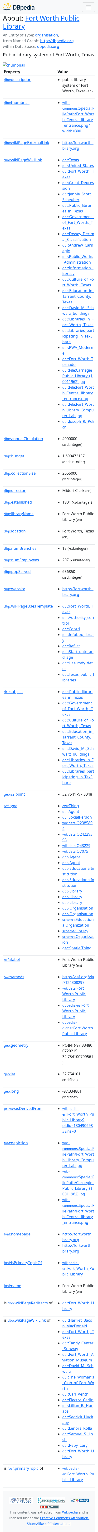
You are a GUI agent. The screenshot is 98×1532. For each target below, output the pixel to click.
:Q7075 (75, 851)
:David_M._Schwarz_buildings (78, 310)
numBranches (20, 548)
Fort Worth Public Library (41, 22)
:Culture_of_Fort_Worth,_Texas (78, 282)
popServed (17, 571)
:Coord (71, 628)
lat (9, 1074)
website (14, 588)
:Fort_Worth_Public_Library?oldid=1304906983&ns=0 (78, 1120)
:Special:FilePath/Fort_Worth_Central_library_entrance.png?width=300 (78, 117)
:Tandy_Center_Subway (77, 1345)
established (18, 502)
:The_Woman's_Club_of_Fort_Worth (78, 1382)
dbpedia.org (48, 46)
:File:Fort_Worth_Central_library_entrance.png (78, 393)
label (12, 959)
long (11, 1091)
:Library (72, 891)
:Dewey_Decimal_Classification (78, 236)
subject (13, 691)
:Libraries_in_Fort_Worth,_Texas (77, 321)
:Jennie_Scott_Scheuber (77, 196)
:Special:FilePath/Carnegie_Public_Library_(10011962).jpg (78, 1183)
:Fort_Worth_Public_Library (78, 1269)
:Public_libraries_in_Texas (77, 208)
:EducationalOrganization (78, 922)
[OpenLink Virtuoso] (21, 1500)
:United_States (78, 165)
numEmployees (21, 560)
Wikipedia (70, 1512)
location (15, 531)
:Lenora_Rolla (77, 1428)
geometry (16, 1045)
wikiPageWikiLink (23, 159)
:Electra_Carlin (77, 1399)
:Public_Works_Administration (77, 259)
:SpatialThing (77, 948)
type (10, 805)
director (15, 490)
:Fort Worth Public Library (74, 994)
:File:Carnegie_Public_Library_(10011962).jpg (78, 376)
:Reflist (71, 646)
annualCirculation (23, 438)
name (12, 1285)
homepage (17, 1234)
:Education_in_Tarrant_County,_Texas (78, 296)
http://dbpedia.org (57, 40)
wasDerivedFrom (23, 1108)
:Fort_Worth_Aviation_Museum (77, 1357)
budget (14, 456)
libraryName (19, 513)
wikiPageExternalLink (26, 142)
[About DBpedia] (18, 7)
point (14, 794)
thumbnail (16, 102)
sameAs (14, 976)
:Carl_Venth (75, 1394)
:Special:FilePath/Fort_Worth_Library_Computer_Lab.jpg (78, 1154)
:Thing (70, 805)
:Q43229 (76, 845)
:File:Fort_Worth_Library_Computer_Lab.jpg (78, 410)
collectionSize (20, 473)
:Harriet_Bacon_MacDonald (77, 1323)
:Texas (70, 159)
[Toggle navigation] (88, 7)
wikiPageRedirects (28, 1303)
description (17, 79)
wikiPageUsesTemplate (28, 606)
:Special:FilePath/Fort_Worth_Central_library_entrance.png (78, 1211)
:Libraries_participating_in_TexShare (78, 336)
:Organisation (77, 908)
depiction (16, 1142)
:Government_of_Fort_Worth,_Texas (78, 222)
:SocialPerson (77, 817)
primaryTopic (23, 1468)
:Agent (70, 811)
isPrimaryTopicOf (23, 1262)
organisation (46, 35)
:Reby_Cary (75, 1445)
